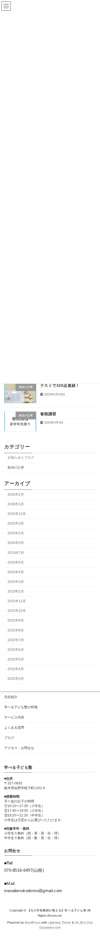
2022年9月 (16, 621)
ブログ (9, 738)
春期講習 (48, 414)
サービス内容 (14, 717)
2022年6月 (16, 650)
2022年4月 (16, 669)
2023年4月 (16, 572)
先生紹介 (11, 697)
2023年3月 (16, 582)
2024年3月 (16, 543)
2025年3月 (16, 524)
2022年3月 (16, 679)
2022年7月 (16, 640)
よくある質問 (14, 727)
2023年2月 (16, 591)
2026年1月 (16, 504)
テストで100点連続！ (60, 386)
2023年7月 (16, 553)
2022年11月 (17, 601)
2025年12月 (17, 514)
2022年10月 (17, 611)
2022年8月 (16, 630)
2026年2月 (16, 494)
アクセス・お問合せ (19, 748)
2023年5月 (16, 562)
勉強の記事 (16, 467)
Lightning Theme (59, 922)
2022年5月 (16, 659)
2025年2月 (16, 533)
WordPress (33, 922)
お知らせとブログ (21, 458)
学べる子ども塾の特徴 (21, 707)
